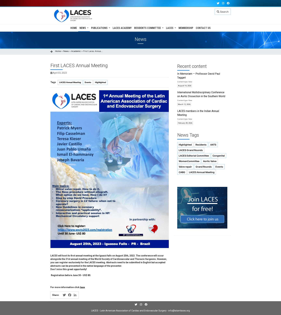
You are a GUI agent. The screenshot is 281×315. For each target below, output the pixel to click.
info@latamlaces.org (179, 310)
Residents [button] (201, 144)
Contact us (203, 28)
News (83, 28)
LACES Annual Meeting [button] (201, 172)
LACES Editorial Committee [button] (194, 155)
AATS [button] (213, 144)
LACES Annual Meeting (70, 82)
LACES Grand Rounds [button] (191, 150)
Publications (99, 28)
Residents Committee (147, 28)
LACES (170, 28)
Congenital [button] (219, 155)
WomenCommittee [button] (189, 161)
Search (224, 11)
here (82, 287)
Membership (186, 28)
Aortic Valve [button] (209, 161)
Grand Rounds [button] (204, 166)
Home (73, 28)
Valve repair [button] (185, 166)
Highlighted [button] (185, 144)
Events (88, 82)
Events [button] (219, 166)
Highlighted (100, 82)
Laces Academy (122, 28)
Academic (76, 51)
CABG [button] (182, 172)
